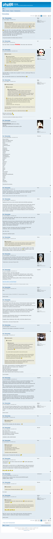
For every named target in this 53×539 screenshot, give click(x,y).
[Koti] (8, 4)
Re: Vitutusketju (7, 18)
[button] (36, 16)
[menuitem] (4, 9)
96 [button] (48, 15)
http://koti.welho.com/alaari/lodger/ (9, 281)
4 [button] (44, 15)
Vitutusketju (5, 14)
